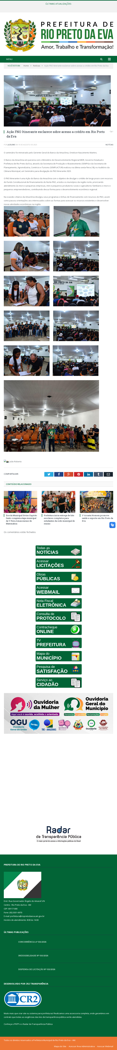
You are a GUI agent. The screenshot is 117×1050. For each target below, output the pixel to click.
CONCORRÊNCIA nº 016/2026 (32, 941)
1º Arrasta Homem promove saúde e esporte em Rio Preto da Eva (97, 518)
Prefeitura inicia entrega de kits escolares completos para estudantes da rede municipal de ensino (59, 519)
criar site (22, 1013)
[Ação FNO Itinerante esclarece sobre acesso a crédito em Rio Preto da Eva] (58, 101)
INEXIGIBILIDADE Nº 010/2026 (58, 7)
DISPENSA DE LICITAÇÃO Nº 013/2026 (36, 969)
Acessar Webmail (105, 1046)
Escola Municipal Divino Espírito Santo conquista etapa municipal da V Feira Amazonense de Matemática (21, 519)
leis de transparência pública (52, 1017)
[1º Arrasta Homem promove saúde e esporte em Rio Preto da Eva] (96, 502)
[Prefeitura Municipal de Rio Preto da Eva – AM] (58, 34)
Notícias (109, 144)
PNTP (16, 1024)
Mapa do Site (60, 1046)
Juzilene (11, 144)
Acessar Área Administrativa (82, 1046)
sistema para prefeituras (41, 1013)
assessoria (75, 1013)
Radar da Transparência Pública (38, 1024)
